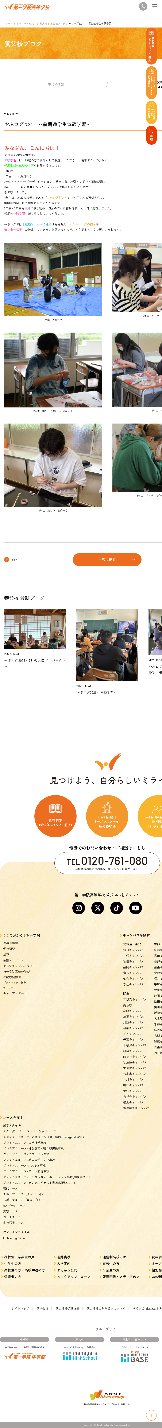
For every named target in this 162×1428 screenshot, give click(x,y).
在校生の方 (111, 1263)
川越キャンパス (133, 1022)
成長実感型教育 (12, 977)
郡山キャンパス (133, 984)
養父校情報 (56, 84)
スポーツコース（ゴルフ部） (22, 1200)
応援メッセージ (13, 960)
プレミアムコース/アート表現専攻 (26, 1171)
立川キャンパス (133, 1079)
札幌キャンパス (133, 955)
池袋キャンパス (133, 1091)
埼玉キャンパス (133, 1016)
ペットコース (12, 1217)
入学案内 (63, 1263)
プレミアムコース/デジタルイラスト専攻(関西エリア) (39, 1182)
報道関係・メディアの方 (121, 1276)
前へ (15, 559)
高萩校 (127, 1005)
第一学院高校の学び (16, 971)
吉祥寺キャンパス (135, 1096)
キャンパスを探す (26, 23)
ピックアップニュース (74, 1276)
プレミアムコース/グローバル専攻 (26, 1154)
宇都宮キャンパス (135, 999)
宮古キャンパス (133, 973)
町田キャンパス (133, 1085)
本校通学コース (13, 1222)
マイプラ (8, 987)
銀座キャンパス (133, 1051)
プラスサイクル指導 (14, 982)
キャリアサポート (15, 993)
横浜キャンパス (133, 1102)
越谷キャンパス (133, 1028)
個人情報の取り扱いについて (106, 1308)
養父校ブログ (57, 23)
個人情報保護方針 (67, 1308)
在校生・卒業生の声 (19, 1256)
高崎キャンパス (133, 1011)
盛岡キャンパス (133, 967)
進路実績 (63, 1256)
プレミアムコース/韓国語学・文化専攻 (29, 1160)
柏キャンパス (132, 1034)
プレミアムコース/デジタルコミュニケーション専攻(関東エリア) (46, 1177)
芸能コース (10, 1188)
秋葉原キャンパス (135, 1062)
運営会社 (42, 1308)
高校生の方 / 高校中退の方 (24, 1270)
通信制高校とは (114, 1256)
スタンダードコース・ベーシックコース (29, 1131)
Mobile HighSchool (15, 1238)
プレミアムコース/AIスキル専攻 (24, 1165)
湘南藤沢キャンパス (136, 1108)
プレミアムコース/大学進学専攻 (24, 1142)
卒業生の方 (111, 1270)
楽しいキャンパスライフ (19, 966)
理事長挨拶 (10, 943)
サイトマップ (20, 1308)
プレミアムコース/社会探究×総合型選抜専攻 (33, 1148)
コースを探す (13, 1117)
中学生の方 (12, 1263)
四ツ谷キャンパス (135, 1056)
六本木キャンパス (135, 1074)
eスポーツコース (14, 1205)
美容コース (10, 1211)
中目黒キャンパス (135, 1068)
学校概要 (9, 948)
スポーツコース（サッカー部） (24, 1194)
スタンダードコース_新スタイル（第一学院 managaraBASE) (43, 1137)
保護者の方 (12, 1276)
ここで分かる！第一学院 (21, 935)
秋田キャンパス (133, 961)
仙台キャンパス (133, 978)
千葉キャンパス (133, 1039)
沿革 (6, 954)
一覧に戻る (107, 559)
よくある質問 (67, 1270)
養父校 (43, 23)
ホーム (9, 23)
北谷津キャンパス (135, 1045)
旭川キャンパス (133, 950)
